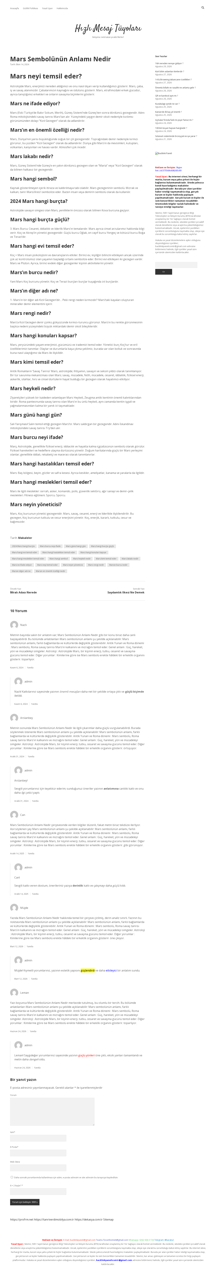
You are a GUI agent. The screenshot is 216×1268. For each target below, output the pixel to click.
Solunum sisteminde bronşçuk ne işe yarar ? (176, 136)
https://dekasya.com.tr (89, 1219)
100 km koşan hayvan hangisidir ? (171, 128)
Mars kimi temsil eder (106, 558)
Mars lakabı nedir (130, 558)
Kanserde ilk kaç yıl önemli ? (168, 111)
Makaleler (25, 538)
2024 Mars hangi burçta (23, 546)
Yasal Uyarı (47, 8)
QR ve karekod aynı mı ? (166, 95)
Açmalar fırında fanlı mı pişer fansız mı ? (174, 120)
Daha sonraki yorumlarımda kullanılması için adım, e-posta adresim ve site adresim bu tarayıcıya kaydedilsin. (66, 1177)
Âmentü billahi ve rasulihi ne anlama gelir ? (175, 87)
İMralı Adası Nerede (23, 592)
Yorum (13, 1095)
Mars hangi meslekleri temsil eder (28, 558)
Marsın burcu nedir (118, 564)
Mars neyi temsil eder (47, 564)
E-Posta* (14, 1147)
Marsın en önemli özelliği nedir (50, 571)
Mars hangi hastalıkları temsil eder (59, 552)
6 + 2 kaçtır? (16, 1185)
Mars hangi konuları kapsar (93, 552)
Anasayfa (14, 8)
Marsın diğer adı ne (21, 571)
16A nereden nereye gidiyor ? (169, 63)
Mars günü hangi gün (76, 546)
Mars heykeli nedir (82, 558)
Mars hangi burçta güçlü (102, 546)
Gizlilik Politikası (30, 8)
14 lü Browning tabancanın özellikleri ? (173, 79)
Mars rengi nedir (96, 564)
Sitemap (108, 1219)
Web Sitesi (15, 1161)
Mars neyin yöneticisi (73, 564)
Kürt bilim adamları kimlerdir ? (169, 71)
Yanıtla (30, 667)
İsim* (12, 1132)
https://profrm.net (21, 1219)
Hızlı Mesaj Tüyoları (108, 28)
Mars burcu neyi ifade (50, 546)
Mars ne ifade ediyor (22, 564)
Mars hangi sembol (59, 558)
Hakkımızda (62, 8)
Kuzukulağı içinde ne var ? (167, 103)
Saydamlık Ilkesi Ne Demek (125, 592)
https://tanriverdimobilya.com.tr (54, 1219)
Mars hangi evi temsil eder (24, 552)
